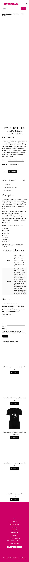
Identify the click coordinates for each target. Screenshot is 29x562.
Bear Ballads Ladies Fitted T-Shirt (14, 494)
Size (3, 160)
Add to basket (12, 171)
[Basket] (26, 4)
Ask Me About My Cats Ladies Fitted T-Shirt (14, 367)
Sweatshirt (8, 14)
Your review (6, 316)
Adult (23, 180)
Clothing (16, 179)
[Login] (24, 4)
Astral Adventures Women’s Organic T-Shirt (14, 432)
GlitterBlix (11, 4)
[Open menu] (1, 4)
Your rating (5, 314)
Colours (4, 164)
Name (4, 326)
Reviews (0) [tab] (7, 190)
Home (3, 14)
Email (4, 328)
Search (23, 8)
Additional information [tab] (10, 187)
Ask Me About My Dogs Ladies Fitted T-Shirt (14, 398)
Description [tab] (7, 184)
